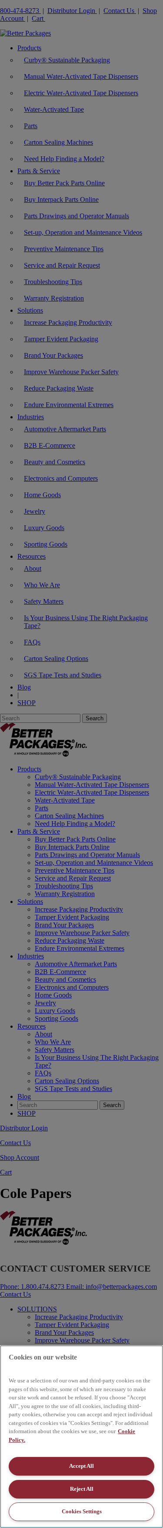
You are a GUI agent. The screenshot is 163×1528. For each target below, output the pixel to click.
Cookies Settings (82, 1511)
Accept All (81, 1466)
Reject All (81, 1489)
